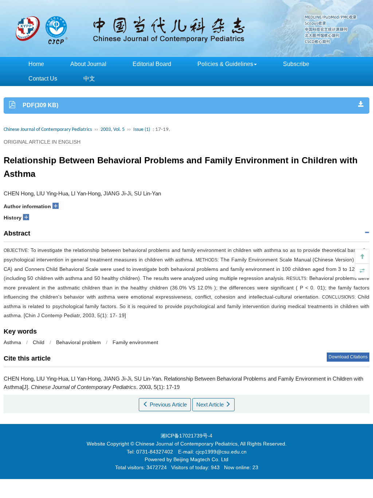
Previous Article (167, 404)
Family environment (135, 342)
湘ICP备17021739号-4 (186, 436)
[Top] (362, 256)
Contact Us (42, 78)
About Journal (88, 64)
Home (36, 64)
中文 (89, 78)
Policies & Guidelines (225, 64)
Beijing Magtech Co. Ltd (200, 459)
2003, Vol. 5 (113, 129)
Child (38, 342)
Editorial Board (152, 64)
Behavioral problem (78, 342)
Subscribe (296, 64)
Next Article (210, 404)
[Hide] (362, 271)
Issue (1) (141, 129)
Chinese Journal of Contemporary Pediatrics (48, 129)
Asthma (12, 342)
